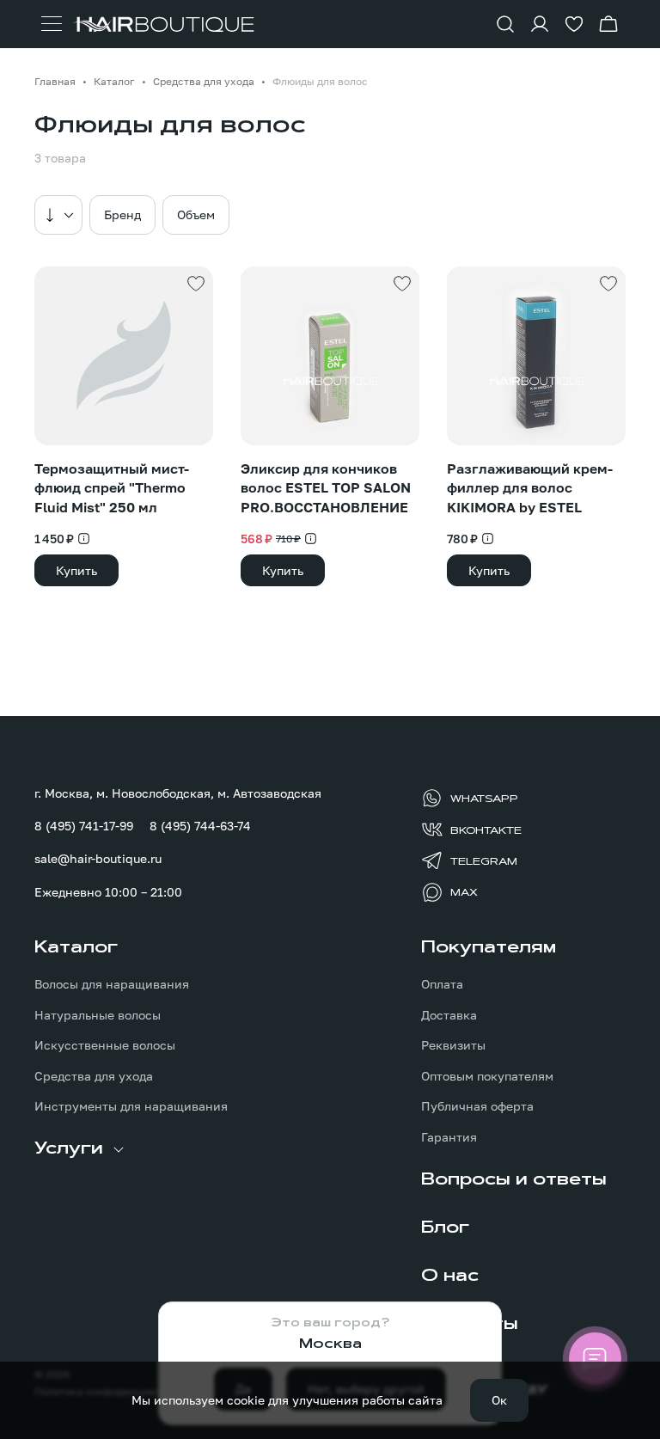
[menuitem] (136, 1026)
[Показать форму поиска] (505, 24)
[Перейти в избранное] (574, 24)
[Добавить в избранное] (196, 283)
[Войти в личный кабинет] (539, 24)
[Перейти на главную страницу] (163, 24)
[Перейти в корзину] (608, 24)
